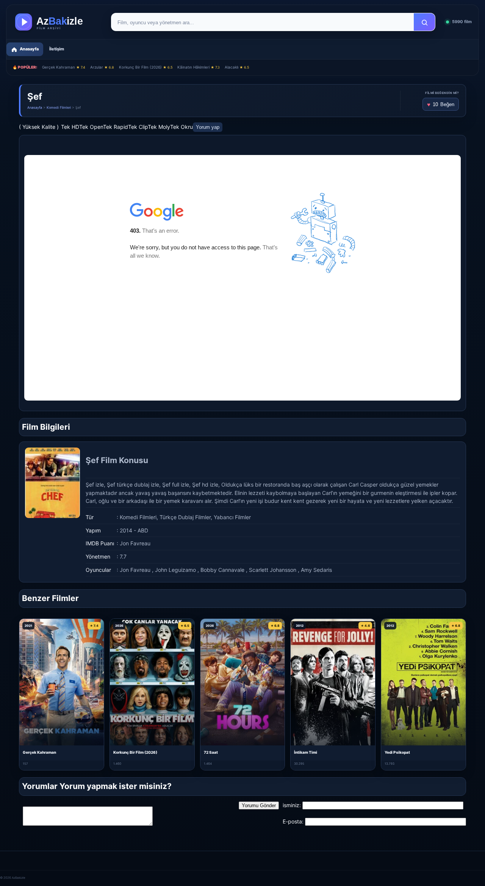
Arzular (102, 67)
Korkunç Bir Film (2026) (145, 67)
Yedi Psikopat (397, 752)
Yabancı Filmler (232, 517)
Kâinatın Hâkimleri (198, 67)
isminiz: (292, 805)
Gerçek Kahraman (63, 67)
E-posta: (293, 821)
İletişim (56, 49)
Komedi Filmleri (59, 107)
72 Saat (211, 752)
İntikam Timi (305, 752)
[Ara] (424, 22)
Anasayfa (34, 107)
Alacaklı (237, 67)
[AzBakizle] (56, 22)
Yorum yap (207, 127)
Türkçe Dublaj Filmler (185, 517)
